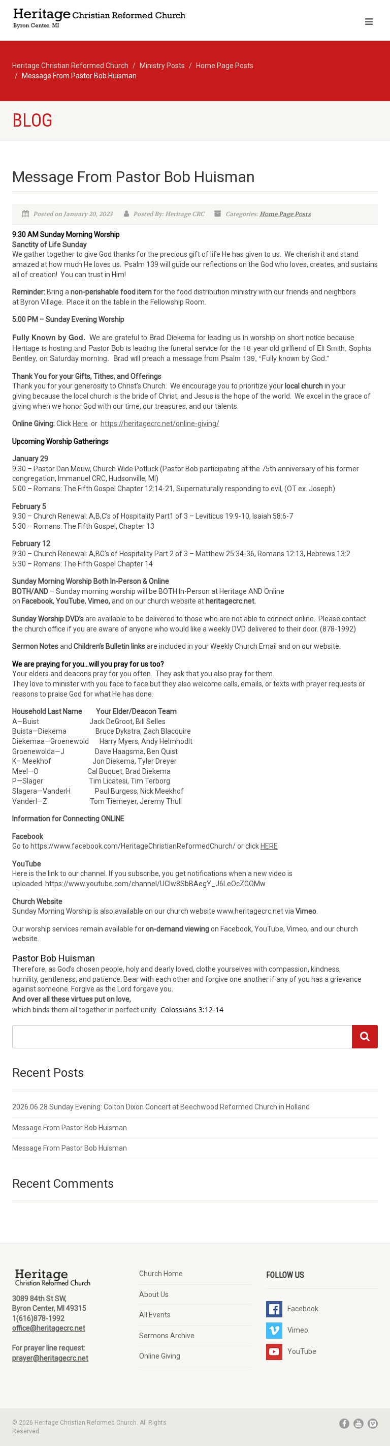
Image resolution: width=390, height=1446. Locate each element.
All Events (155, 1315)
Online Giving (159, 1356)
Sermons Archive (166, 1336)
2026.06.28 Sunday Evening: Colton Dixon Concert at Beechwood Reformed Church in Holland (161, 1107)
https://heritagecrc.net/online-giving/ (160, 423)
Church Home (161, 1274)
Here (80, 423)
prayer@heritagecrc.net (50, 1358)
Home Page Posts (285, 214)
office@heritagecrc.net (48, 1328)
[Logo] (99, 20)
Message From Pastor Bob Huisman (69, 1128)
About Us (154, 1294)
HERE (269, 846)
